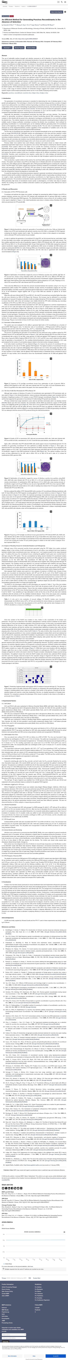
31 (53, 289)
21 (17, 133)
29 (16, 248)
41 (10, 730)
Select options (6, 1334)
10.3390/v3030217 (32, 6)
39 (12, 629)
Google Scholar (50, 932)
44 (52, 772)
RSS (30, 1278)
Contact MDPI (5, 1293)
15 (39, 112)
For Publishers (39, 1295)
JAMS (3, 1320)
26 (27, 167)
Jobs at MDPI (5, 1295)
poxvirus (11, 93)
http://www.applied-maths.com (33, 1165)
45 (36, 832)
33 (57, 289)
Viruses (11, 6)
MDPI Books (5, 1310)
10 (33, 108)
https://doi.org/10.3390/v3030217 (28, 39)
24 (5, 146)
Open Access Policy (7, 1291)
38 (35, 582)
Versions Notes (31, 48)
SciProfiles (5, 1316)
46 (43, 877)
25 (6, 146)
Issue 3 (23, 6)
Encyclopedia (5, 1318)
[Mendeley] (21, 1188)
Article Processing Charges (9, 1287)
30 (18, 248)
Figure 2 (15, 251)
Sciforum (4, 1307)
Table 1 (49, 584)
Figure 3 (36, 344)
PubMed (8, 933)
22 (19, 133)
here (31, 1266)
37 (3, 569)
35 (4, 402)
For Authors (38, 1287)
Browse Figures (19, 48)
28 (13, 169)
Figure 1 (20, 200)
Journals (5, 6)
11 (32, 112)
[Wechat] (15, 1188)
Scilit (64, 932)
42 (52, 730)
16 (41, 112)
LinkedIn (37, 1307)
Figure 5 (42, 451)
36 (5, 402)
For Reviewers (39, 1289)
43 (47, 765)
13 (36, 112)
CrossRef (59, 932)
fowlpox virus (44, 93)
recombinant (18, 93)
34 (43, 330)
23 (65, 137)
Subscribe (5, 1342)
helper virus (35, 93)
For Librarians (39, 1293)
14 (38, 112)
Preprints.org (5, 1312)
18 (12, 133)
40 (8, 730)
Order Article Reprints (56, 12)
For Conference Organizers (42, 1300)
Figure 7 (32, 648)
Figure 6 (16, 495)
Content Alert (36, 1278)
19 (14, 133)
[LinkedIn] (9, 1188)
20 (15, 133)
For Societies (38, 1298)
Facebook (37, 1310)
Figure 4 (25, 404)
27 (28, 167)
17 (43, 112)
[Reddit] (18, 1188)
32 (55, 289)
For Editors (38, 1291)
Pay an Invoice (6, 1289)
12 (34, 112)
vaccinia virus (27, 93)
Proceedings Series (7, 1323)
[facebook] (12, 1188)
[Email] (3, 1188)
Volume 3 (17, 6)
